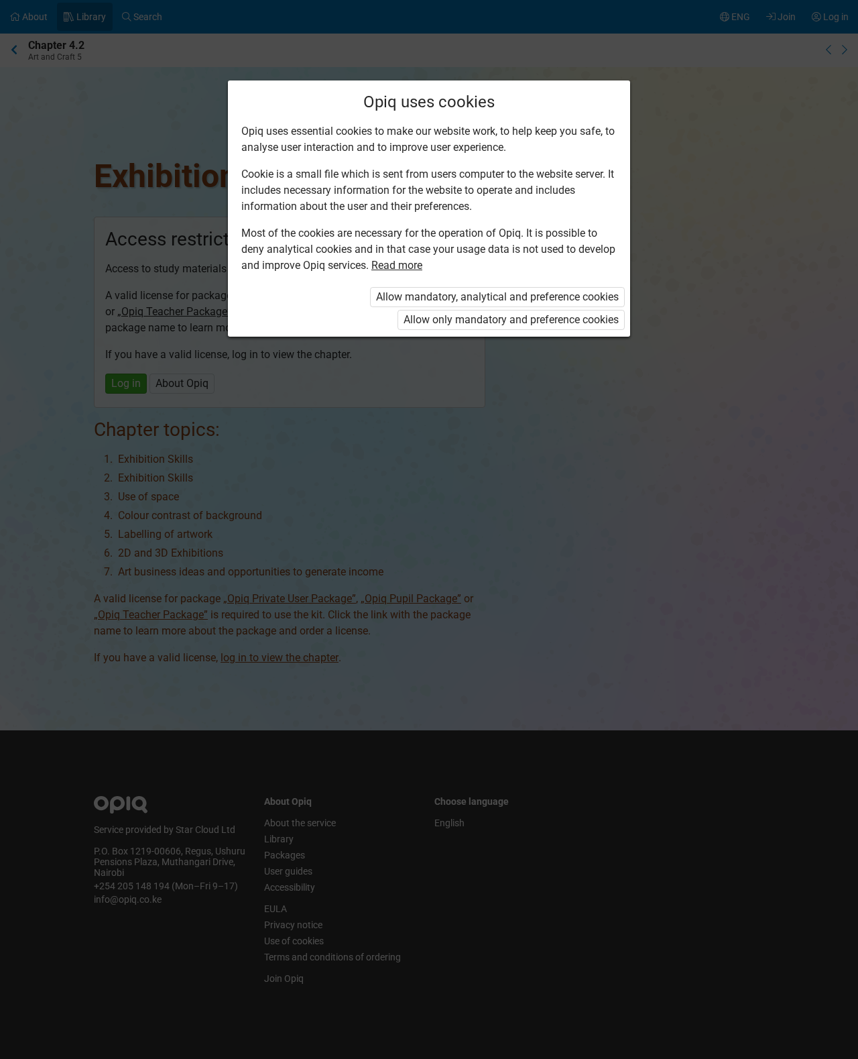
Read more (396, 265)
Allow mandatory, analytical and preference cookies (497, 296)
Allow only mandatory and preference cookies (511, 319)
